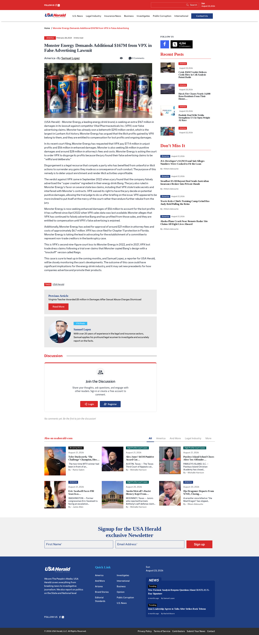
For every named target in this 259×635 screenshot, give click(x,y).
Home (47, 28)
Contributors (178, 631)
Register (110, 404)
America (50, 38)
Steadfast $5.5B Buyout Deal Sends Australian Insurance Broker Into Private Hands (184, 182)
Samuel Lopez (70, 58)
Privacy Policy (145, 631)
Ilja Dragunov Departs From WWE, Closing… (198, 492)
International (181, 16)
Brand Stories (102, 592)
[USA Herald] (55, 15)
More (208, 438)
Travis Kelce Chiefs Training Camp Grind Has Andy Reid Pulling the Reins (184, 202)
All (150, 438)
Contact (211, 631)
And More (175, 438)
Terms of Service (162, 631)
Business (129, 16)
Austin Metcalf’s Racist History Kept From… (138, 492)
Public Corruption (162, 16)
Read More (58, 307)
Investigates (143, 16)
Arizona (99, 586)
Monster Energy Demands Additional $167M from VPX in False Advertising (91, 28)
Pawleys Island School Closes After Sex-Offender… (198, 458)
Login (89, 404)
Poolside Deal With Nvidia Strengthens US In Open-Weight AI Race (194, 118)
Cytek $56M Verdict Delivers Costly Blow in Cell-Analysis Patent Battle (193, 75)
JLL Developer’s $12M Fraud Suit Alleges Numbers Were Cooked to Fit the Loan (182, 162)
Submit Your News (196, 631)
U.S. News (77, 16)
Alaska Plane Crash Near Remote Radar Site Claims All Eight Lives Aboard (184, 223)
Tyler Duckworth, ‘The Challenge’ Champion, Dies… (83, 458)
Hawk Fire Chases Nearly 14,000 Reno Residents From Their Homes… (194, 96)
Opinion (120, 592)
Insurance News (112, 16)
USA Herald (58, 284)
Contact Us (202, 16)
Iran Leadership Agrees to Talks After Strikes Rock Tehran (177, 609)
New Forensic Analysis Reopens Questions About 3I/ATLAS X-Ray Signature (179, 592)
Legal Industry (93, 16)
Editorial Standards (100, 599)
